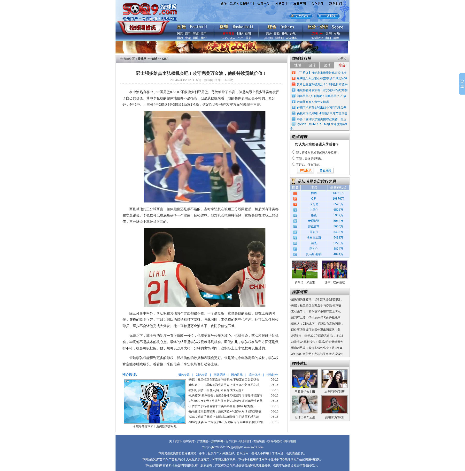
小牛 (240, 38)
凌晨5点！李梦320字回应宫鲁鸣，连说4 (317, 335)
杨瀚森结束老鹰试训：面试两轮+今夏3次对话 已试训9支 (225, 411)
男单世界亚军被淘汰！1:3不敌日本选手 (322, 84)
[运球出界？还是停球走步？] (305, 396)
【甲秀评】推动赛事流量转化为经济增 (321, 73)
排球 (285, 33)
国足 (196, 38)
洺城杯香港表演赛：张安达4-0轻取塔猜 (322, 90)
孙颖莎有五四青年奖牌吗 (313, 102)
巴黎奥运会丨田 (305, 391)
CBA (224, 38)
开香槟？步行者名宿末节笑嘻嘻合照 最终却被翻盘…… (224, 406)
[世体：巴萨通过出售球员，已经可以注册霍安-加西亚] (335, 261)
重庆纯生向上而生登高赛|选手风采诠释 (322, 78)
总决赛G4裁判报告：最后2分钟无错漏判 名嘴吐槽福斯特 (225, 395)
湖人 (232, 38)
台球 (293, 33)
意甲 (204, 33)
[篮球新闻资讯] (236, 25)
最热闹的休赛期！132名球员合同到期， (317, 299)
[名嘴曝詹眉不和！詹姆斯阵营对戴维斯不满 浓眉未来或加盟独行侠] (154, 381)
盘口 (328, 38)
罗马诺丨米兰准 (305, 282)
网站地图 (290, 441)
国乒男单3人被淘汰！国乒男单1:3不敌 (321, 96)
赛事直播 (228, 33)
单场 (337, 33)
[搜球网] (142, 26)
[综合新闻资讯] (281, 25)
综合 (269, 33)
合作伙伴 (231, 441)
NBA (240, 33)
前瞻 (336, 38)
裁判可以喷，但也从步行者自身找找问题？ (216, 390)
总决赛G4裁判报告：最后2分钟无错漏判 (317, 342)
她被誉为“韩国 (334, 417)
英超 (196, 33)
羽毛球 (279, 38)
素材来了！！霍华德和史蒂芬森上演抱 (316, 311)
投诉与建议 (274, 441)
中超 (188, 38)
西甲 (188, 33)
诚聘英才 (189, 441)
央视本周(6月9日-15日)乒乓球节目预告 (322, 113)
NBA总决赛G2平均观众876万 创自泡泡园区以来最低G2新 (226, 422)
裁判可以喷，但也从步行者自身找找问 (316, 317)
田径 (277, 33)
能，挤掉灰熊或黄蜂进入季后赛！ (318, 152)
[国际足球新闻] (192, 25)
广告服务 (203, 441)
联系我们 (245, 441)
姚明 (248, 33)
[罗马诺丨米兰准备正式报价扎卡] (305, 261)
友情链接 (259, 441)
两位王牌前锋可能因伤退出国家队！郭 (316, 329)
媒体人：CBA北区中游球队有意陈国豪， (317, 323)
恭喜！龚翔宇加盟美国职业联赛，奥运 (321, 119)
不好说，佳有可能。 (309, 164)
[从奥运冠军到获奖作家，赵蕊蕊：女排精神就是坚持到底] (334, 371)
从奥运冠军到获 (334, 391)
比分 (204, 38)
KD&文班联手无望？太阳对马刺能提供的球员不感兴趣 (224, 417)
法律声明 (217, 441)
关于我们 (175, 441)
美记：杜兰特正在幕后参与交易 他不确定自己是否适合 (224, 379)
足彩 (329, 33)
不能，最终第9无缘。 (310, 158)
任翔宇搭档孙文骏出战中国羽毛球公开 (321, 107)
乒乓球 (268, 38)
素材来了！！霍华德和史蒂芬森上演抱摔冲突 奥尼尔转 (224, 385)
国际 (180, 33)
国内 (180, 38)
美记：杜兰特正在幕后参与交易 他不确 (316, 305)
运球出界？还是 (305, 417)
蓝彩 (248, 38)
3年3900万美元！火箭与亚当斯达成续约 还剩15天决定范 (226, 401)
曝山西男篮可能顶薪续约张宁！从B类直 (316, 348)
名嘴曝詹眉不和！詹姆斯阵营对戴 (155, 426)
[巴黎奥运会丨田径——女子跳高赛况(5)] (305, 371)
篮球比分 (317, 38)
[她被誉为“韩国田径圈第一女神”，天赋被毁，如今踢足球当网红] (334, 396)
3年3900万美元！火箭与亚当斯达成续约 (317, 354)
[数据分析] (325, 25)
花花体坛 (292, 38)
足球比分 (317, 33)
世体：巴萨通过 (335, 282)
